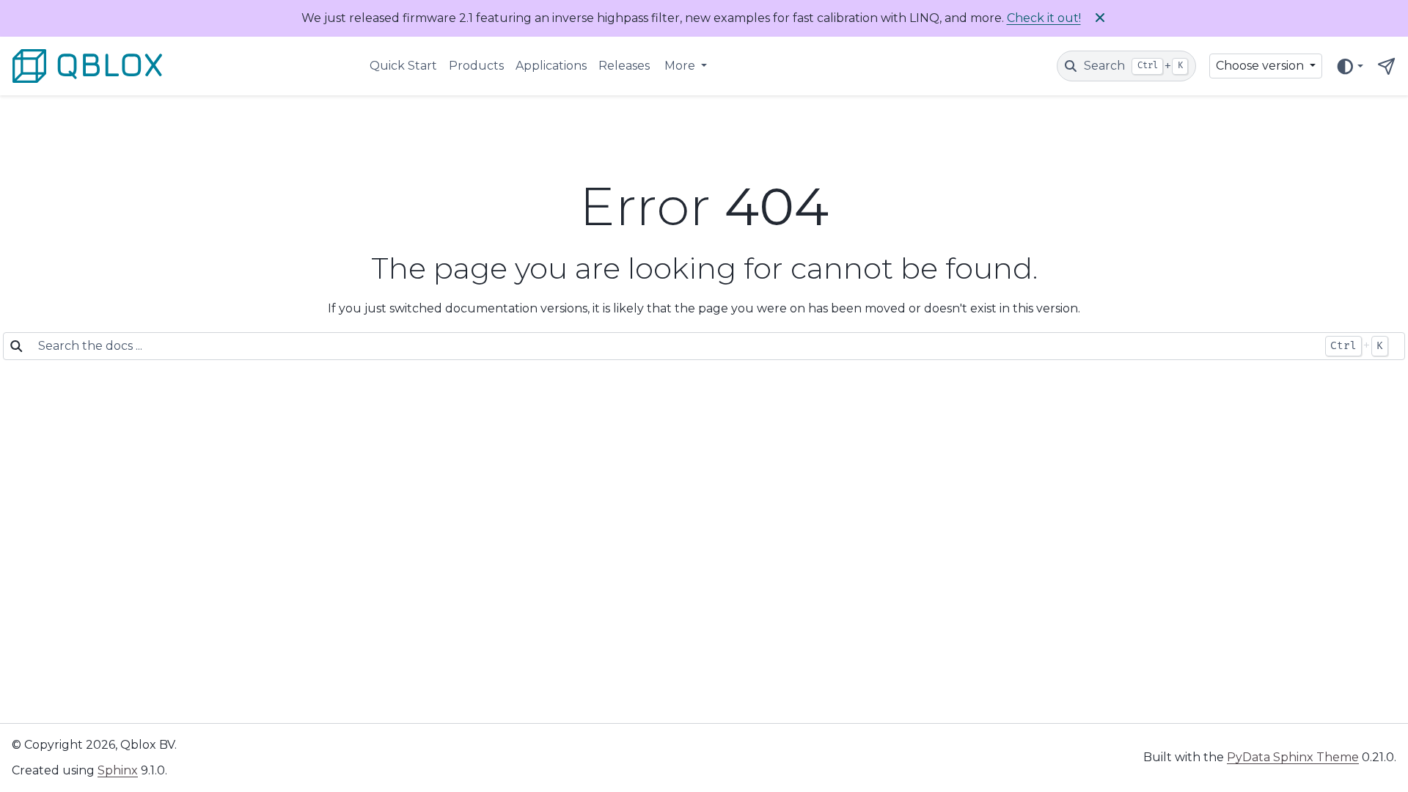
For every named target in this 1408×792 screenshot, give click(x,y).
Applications (551, 66)
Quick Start (403, 66)
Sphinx (118, 770)
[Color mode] (1349, 66)
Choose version (1261, 66)
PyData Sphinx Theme (1293, 757)
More (681, 66)
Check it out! (1044, 18)
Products (476, 66)
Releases (624, 66)
